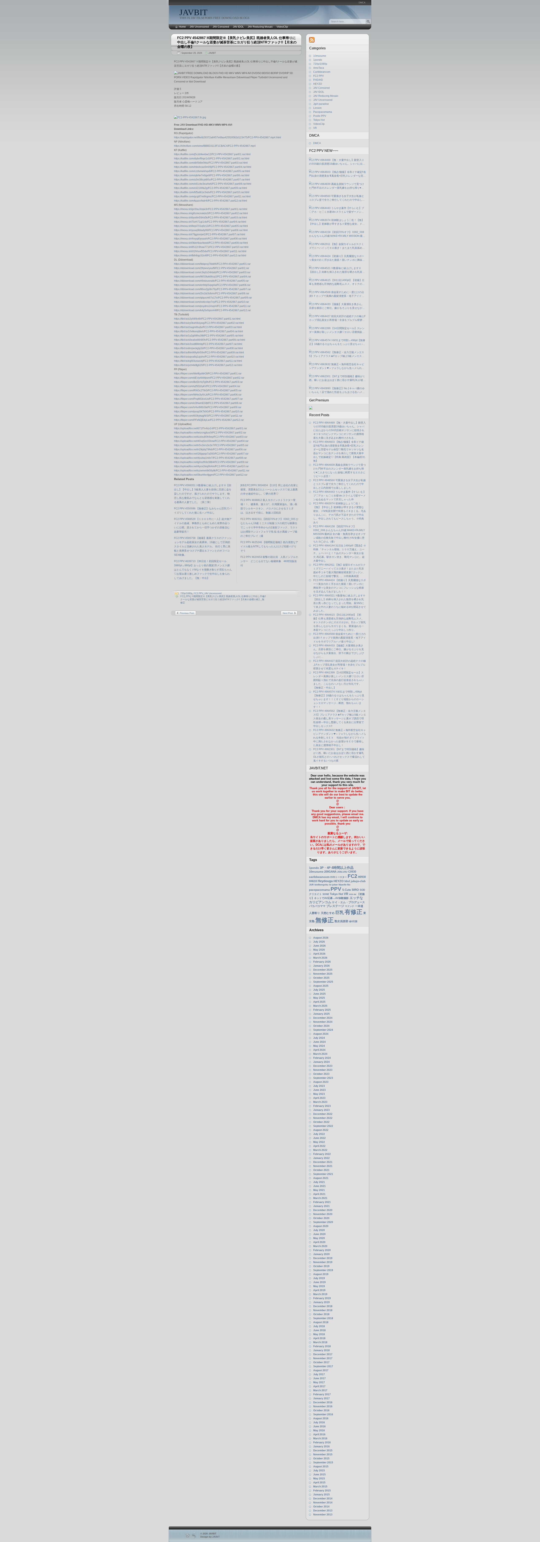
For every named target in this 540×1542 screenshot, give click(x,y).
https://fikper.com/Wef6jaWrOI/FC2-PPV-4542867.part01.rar (208, 373)
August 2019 (320, 1274)
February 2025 (322, 1009)
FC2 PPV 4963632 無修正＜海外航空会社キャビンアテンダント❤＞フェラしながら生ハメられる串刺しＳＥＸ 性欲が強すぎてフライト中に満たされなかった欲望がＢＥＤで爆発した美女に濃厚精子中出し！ (337, 366)
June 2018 (319, 1330)
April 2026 (319, 953)
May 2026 (319, 949)
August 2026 (320, 937)
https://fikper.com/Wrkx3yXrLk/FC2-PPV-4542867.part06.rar (208, 394)
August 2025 (320, 985)
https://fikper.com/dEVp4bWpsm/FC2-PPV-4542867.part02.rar (209, 377)
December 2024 (322, 1017)
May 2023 (319, 1094)
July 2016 (319, 1422)
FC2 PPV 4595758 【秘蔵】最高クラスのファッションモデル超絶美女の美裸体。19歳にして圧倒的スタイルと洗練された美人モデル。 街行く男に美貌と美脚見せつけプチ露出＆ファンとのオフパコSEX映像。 (203, 546)
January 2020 (321, 1254)
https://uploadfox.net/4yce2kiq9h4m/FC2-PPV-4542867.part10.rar (211, 466)
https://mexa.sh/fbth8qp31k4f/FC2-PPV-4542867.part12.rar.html (210, 255)
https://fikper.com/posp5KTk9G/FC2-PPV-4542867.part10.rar (208, 411)
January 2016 (321, 1446)
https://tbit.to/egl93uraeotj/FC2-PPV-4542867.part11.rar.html (208, 360)
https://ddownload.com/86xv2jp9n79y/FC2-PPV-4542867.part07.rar (212, 289)
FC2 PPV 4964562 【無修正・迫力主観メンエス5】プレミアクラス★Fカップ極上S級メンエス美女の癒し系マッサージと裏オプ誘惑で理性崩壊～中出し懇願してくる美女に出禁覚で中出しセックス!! (337, 354)
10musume (319, 55)
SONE (326, 894)
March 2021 (320, 1198)
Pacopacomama (322, 111)
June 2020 (319, 1234)
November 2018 (322, 1310)
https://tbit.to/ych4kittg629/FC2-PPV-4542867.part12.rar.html (208, 365)
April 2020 (319, 1242)
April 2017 (319, 1386)
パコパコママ (317, 906)
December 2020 (322, 1210)
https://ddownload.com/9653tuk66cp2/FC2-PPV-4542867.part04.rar (212, 276)
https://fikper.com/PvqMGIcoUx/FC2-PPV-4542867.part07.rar (208, 398)
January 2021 (321, 1206)
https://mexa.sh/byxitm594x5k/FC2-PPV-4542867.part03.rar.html (210, 217)
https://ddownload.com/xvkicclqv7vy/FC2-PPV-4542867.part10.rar (211, 301)
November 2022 (322, 1118)
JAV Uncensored (199, 26)
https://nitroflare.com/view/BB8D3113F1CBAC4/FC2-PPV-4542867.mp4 (215, 145)
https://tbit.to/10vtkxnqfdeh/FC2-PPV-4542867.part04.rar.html (208, 331)
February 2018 (322, 1346)
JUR (311, 884)
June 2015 (319, 1474)
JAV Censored (221, 26)
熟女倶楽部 (341, 921)
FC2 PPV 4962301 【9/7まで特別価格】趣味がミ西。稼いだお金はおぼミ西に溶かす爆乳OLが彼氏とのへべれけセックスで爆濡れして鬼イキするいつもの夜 (337, 378)
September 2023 (323, 1077)
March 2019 (320, 1294)
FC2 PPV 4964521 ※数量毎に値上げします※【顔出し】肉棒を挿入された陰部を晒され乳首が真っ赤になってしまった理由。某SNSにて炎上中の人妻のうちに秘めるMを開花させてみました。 (337, 270)
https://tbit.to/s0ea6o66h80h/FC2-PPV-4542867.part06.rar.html (209, 339)
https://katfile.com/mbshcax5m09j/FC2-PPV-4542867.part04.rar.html (212, 167)
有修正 (353, 911)
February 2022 (322, 1154)
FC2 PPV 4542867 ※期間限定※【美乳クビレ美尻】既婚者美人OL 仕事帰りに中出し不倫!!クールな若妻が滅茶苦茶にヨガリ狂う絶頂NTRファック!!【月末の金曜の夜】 (237, 42)
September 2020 (323, 1222)
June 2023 (319, 1090)
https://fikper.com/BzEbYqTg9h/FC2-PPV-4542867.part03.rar (208, 382)
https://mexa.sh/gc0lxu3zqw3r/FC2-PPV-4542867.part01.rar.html (210, 209)
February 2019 (322, 1298)
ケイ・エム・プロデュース (348, 902)
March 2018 (320, 1342)
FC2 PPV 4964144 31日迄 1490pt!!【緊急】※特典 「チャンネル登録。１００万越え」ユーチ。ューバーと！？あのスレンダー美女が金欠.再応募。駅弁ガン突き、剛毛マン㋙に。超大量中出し (339, 553)
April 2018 (319, 1338)
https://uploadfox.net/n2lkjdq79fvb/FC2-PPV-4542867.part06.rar (210, 449)
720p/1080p (186, 593)
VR (315, 127)
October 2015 (321, 1458)
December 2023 (322, 1065)
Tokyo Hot (319, 119)
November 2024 (322, 1021)
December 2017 (322, 1354)
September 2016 (323, 1414)
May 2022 (319, 1142)
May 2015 (319, 1478)
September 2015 (323, 1462)
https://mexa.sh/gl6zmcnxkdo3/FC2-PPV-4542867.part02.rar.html (211, 213)
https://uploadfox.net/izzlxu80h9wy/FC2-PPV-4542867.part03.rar (210, 436)
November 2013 (322, 1514)
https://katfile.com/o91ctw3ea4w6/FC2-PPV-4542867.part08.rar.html (212, 183)
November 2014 (322, 1502)
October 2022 (321, 1122)
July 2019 (319, 1278)
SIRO (355, 889)
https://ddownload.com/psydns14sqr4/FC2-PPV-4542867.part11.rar (212, 306)
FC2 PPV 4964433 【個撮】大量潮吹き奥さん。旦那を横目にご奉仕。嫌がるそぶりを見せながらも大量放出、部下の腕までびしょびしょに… (337, 306)
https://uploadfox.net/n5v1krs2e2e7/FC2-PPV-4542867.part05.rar (211, 445)
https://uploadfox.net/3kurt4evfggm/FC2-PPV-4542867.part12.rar (210, 474)
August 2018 (320, 1322)
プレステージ (335, 906)
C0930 (352, 871)
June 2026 (319, 945)
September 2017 (323, 1366)
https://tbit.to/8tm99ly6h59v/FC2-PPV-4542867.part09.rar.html (209, 352)
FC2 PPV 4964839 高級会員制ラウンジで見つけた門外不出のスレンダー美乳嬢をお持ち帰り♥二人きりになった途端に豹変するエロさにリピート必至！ (337, 186)
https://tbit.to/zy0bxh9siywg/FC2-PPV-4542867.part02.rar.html (209, 323)
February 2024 (322, 1057)
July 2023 (319, 1086)
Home (182, 26)
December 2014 (322, 1498)
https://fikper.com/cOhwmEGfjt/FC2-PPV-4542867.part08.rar (208, 403)
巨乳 (339, 912)
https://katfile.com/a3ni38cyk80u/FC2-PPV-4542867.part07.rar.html (212, 179)
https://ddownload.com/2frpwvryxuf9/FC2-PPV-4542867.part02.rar (211, 268)
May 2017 (319, 1382)
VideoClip (282, 26)
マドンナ (349, 906)
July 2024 (319, 1037)
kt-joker (333, 884)
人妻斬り (314, 913)
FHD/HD (318, 79)
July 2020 (319, 1230)
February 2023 (322, 1106)
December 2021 (322, 1162)
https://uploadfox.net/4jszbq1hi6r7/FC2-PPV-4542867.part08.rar (210, 457)
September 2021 (323, 1174)
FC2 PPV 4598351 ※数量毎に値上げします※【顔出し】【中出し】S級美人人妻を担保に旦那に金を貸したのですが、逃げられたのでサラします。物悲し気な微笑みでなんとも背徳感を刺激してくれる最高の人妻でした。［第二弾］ (202, 494)
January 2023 (321, 1110)
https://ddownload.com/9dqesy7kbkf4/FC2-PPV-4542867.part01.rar (212, 263)
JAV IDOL (238, 26)
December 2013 (322, 1510)
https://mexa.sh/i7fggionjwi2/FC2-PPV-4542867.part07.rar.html (209, 234)
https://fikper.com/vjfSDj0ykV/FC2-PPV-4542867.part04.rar (207, 386)
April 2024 (319, 1049)
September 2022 (323, 1126)
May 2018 (319, 1334)
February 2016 (322, 1442)
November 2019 (322, 1262)
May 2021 (319, 1190)
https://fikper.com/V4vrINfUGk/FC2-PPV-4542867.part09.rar (207, 407)
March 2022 (320, 1150)
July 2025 (319, 989)
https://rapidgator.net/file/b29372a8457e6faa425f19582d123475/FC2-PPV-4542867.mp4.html (227, 137)
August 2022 (320, 1130)
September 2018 (323, 1318)
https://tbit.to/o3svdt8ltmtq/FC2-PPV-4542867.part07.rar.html (208, 344)
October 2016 (321, 1410)
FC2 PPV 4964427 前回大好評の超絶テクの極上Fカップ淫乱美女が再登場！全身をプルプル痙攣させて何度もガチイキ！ (337, 318)
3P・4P (325, 867)
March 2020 (320, 1246)
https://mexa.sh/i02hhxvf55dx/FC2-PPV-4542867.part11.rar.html (210, 251)
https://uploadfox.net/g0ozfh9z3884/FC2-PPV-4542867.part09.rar (211, 462)
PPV (188, 596)
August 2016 (320, 1418)
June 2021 (319, 1186)
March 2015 (320, 1486)
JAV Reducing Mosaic (260, 26)
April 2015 (319, 1482)
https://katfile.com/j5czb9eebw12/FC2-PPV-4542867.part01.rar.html (212, 154)
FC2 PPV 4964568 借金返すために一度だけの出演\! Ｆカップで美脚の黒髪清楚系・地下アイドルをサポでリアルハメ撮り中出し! (336, 294)
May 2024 (319, 1045)
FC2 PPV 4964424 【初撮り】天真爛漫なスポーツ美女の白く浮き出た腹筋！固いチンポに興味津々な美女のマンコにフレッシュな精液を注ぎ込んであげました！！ (337, 258)
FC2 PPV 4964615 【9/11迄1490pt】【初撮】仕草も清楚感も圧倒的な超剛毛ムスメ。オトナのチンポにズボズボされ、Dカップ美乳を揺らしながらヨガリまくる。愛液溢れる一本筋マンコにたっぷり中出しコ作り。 (337, 282)
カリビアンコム (320, 902)
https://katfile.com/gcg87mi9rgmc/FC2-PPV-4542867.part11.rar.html (212, 196)
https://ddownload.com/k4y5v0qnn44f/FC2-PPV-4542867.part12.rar (212, 310)
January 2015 (321, 1494)
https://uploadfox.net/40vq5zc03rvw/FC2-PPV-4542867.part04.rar (211, 441)
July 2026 (319, 941)
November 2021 (322, 1166)
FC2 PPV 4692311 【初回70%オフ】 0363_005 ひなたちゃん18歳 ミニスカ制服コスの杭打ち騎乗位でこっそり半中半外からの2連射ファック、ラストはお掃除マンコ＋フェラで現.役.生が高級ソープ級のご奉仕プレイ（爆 (269, 527)
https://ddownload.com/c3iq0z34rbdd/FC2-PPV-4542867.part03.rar (212, 272)
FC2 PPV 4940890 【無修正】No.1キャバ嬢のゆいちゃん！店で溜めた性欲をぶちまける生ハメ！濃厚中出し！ (337, 390)
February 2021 (322, 1202)
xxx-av (352, 894)
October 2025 (321, 977)
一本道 (359, 906)
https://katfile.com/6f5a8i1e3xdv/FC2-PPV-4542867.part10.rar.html (211, 192)
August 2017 (320, 1370)
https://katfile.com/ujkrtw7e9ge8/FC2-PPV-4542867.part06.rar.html (211, 175)
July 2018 (319, 1326)
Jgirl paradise (321, 103)
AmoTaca (318, 67)
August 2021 (320, 1178)
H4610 (313, 881)
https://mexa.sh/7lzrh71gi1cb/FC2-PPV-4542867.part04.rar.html (210, 221)
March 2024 (320, 1053)
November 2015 (322, 1454)
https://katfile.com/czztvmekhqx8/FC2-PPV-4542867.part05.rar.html (212, 171)
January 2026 (321, 965)
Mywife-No (344, 884)
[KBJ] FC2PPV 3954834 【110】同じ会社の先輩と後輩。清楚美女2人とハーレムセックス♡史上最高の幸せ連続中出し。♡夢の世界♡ (269, 489)
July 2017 (319, 1374)
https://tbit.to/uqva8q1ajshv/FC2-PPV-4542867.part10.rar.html (209, 356)
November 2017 (322, 1358)
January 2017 (321, 1398)
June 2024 (319, 1041)
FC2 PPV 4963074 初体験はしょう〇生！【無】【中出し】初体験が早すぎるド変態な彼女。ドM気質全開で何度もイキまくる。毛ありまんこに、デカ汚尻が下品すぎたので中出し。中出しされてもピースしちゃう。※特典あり (337, 222)
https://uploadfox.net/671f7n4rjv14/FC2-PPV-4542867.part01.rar (210, 428)
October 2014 (321, 1506)
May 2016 (319, 1430)
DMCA (362, 2)
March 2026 (320, 957)
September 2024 (323, 1029)
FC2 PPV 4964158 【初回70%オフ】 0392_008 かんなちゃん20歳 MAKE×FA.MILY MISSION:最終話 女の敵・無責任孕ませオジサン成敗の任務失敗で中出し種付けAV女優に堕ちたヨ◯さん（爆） (337, 234)
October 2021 (321, 1170)
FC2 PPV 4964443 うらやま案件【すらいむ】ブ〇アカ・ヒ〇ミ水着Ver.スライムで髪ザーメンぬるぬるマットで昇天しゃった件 (336, 210)
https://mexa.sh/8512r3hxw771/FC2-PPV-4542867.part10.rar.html (211, 247)
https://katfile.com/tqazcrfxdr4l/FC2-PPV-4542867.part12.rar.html (210, 200)
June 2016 (319, 1426)
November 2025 (322, 973)
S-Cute (346, 889)
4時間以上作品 (342, 867)
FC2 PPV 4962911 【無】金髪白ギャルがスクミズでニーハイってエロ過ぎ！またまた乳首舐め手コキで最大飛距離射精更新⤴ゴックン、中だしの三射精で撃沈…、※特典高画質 (337, 246)
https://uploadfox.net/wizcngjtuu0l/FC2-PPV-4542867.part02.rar (210, 432)
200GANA (330, 871)
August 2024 (320, 1033)
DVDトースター (338, 877)
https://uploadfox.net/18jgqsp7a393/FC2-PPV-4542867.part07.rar (211, 453)
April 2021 (319, 1194)
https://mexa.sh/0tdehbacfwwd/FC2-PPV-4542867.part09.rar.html (211, 242)
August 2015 (320, 1466)
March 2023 (320, 1102)
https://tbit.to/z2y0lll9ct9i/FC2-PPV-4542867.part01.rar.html (207, 318)
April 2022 (319, 1146)
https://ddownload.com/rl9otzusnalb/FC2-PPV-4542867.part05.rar (211, 280)
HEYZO (317, 83)
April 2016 (319, 1434)
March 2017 (320, 1390)
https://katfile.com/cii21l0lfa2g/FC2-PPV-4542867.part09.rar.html (210, 188)
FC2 (182, 596)
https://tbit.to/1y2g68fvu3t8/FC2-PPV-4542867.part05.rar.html (208, 335)
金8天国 (353, 921)
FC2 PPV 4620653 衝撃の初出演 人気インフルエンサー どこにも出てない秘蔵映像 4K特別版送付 (269, 561)
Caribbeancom (321, 71)
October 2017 (321, 1362)
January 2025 (321, 1013)
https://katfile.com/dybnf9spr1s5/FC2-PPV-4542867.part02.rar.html (211, 158)
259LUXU (342, 872)
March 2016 (320, 1438)
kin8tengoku (321, 884)
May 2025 (319, 997)
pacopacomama (319, 889)
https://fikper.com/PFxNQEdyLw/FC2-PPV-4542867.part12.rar (209, 419)
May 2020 (319, 1238)
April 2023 (319, 1098)
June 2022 (319, 1138)
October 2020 (321, 1218)
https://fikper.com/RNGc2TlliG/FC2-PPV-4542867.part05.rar (208, 390)
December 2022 (322, 1114)
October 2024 (321, 1025)
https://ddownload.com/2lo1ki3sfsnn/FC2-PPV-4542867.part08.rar (211, 293)
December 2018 (322, 1306)
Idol (347, 881)
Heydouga (325, 881)
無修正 (324, 919)
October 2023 (321, 1073)
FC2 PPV (198, 593)
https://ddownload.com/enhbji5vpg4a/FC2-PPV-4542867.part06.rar (212, 285)
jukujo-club (358, 881)
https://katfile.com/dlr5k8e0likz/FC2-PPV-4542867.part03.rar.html (211, 162)
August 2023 (320, 1081)
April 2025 (319, 1001)
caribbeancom (319, 877)
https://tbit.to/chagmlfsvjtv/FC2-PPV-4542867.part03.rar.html (208, 327)
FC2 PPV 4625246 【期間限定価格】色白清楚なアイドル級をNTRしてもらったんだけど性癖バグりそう (269, 546)
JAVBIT (193, 12)
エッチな (356, 898)
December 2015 (322, 1450)
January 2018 (321, 1350)
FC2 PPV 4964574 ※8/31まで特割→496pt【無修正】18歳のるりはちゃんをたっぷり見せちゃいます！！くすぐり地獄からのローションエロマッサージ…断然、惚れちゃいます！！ (337, 342)
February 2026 (322, 961)
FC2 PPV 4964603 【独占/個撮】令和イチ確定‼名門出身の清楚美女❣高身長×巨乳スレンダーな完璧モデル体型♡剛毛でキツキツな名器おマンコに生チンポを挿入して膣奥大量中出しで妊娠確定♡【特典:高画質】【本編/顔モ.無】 (337, 174)
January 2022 (321, 1158)
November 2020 (322, 1214)
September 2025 (323, 981)
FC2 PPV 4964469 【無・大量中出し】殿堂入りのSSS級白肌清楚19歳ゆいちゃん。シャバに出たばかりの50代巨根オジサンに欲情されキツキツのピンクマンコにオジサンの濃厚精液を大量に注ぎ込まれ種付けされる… (337, 162)
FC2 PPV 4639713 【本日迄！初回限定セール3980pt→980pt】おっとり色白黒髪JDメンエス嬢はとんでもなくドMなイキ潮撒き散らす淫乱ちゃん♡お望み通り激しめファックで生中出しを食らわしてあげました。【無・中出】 (203, 570)
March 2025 (320, 1005)
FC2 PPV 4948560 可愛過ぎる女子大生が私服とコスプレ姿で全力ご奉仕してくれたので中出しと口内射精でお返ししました (337, 198)
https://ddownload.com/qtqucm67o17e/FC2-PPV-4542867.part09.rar (213, 297)
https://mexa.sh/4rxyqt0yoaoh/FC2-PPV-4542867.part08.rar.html (210, 238)
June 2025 (319, 993)
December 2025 (322, 969)
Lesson (317, 107)
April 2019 (319, 1290)
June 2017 (319, 1378)
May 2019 (319, 1286)
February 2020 (322, 1250)
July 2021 (319, 1182)
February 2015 (322, 1490)
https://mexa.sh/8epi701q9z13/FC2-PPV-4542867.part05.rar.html (211, 226)
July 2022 (319, 1134)
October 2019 (321, 1266)
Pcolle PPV (319, 115)
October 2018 (321, 1314)
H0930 (362, 877)
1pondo (317, 59)
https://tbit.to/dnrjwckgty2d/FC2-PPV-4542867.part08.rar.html (208, 348)
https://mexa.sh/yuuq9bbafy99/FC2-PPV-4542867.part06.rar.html (211, 230)
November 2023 (322, 1069)
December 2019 (322, 1258)
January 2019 (321, 1302)
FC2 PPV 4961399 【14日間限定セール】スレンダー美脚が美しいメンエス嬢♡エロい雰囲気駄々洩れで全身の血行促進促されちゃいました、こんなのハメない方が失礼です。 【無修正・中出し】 (337, 330)
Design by (210, 1536)
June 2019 (319, 1282)
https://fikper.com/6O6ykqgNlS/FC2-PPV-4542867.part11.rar (208, 415)
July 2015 (319, 1470)
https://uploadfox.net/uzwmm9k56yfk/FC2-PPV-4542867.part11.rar (211, 470)
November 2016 (322, 1406)
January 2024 (321, 1061)
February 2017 (322, 1394)
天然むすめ (328, 913)
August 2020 (320, 1226)
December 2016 (322, 1402)
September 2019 (323, 1270)
